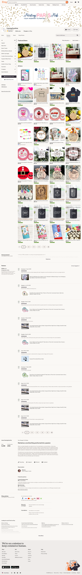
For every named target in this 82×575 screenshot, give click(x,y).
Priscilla (22, 301)
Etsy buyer (23, 366)
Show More (41, 535)
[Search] (66, 2)
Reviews (8, 35)
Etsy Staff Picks (24, 4)
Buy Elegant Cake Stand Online (7, 529)
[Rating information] (7, 31)
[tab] (8, 40)
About (14, 35)
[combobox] (36, 2)
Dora (22, 383)
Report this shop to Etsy (5, 91)
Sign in (71, 2)
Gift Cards (64, 4)
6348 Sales (3, 84)
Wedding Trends (56, 4)
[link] (19, 246)
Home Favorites (33, 4)
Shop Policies (21, 35)
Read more (48, 259)
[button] (68, 29)
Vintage (48, 4)
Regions (78, 572)
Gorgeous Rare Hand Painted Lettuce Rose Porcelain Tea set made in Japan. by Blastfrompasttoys (9, 527)
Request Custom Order (9, 76)
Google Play (15, 567)
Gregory (22, 285)
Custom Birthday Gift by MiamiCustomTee (29, 527)
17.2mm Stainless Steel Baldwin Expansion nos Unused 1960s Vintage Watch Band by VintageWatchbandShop (50, 525)
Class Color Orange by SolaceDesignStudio (29, 524)
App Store (6, 567)
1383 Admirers (4, 86)
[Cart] (78, 2)
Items (2, 35)
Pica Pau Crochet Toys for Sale (67, 524)
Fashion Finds (41, 4)
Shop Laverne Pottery (5, 524)
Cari (22, 350)
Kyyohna (22, 317)
